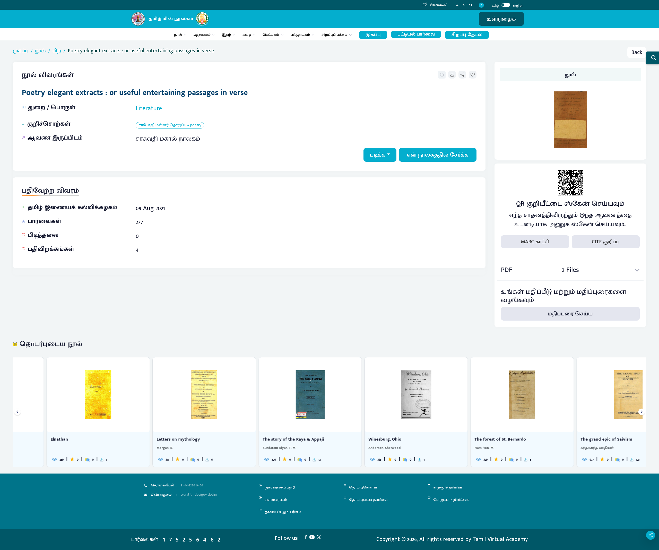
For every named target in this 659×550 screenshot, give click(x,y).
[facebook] (307, 537)
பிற (57, 51)
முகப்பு (373, 35)
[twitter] (320, 537)
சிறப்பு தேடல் (467, 35)
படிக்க (378, 155)
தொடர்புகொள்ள (363, 487)
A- (457, 5)
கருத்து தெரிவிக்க (447, 487)
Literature (149, 108)
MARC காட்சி (535, 241)
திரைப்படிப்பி (438, 5)
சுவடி (246, 34)
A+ (470, 5)
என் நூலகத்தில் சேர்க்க (438, 155)
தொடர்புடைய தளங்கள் (368, 499)
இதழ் (226, 34)
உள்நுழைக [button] (501, 19)
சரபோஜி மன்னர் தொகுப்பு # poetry (169, 125)
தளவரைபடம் (276, 499)
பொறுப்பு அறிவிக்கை (451, 499)
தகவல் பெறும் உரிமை (283, 512)
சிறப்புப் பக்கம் (334, 34)
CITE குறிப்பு (605, 241)
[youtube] (313, 537)
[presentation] (17, 412)
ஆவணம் (203, 34)
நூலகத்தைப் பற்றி (280, 487)
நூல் (178, 34)
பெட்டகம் (271, 34)
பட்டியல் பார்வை (416, 34)
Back (636, 52)
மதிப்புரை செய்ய (570, 314)
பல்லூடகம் (300, 34)
